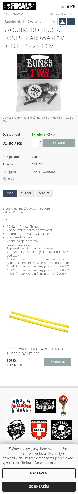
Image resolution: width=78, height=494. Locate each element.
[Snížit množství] (41, 145)
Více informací (46, 462)
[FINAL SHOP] (19, 5)
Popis (10, 193)
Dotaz (12, 179)
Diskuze (44, 193)
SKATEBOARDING (44, 172)
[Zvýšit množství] (41, 141)
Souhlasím (39, 486)
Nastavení (39, 473)
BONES (37, 164)
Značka (26, 193)
